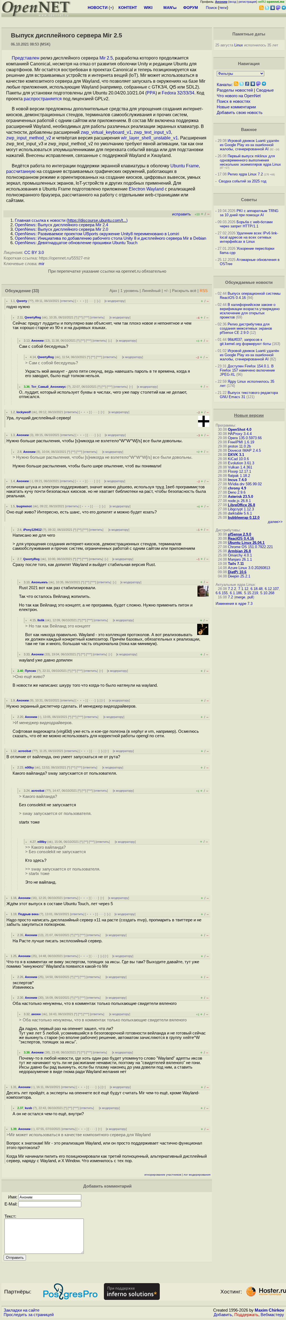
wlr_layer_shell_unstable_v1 (149, 137)
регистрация (247, 1)
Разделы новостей (235, 90)
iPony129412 (32, 529)
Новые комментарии (236, 107)
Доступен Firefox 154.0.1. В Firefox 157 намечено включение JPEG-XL (247, 370)
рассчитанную (20, 171)
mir (41, 263)
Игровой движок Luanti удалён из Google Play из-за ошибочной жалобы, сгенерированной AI (249, 145)
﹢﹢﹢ (80, 301)
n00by (29, 767)
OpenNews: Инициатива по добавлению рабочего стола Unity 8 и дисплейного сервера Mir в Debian (110, 238)
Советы (249, 200)
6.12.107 (272, 589)
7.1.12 (243, 589)
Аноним (37, 340)
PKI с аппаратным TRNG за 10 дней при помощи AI (249, 213)
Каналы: (225, 84)
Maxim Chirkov (269, 1310)
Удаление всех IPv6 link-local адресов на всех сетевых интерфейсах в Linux (249, 237)
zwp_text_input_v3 (152, 132)
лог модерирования (196, 1174)
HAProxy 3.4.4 (240, 434)
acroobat (24, 751)
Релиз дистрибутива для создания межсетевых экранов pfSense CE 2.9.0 (246, 328)
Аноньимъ (39, 582)
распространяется (43, 98)
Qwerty (21, 301)
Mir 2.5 (106, 58)
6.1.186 (236, 593)
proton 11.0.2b (239, 446)
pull (250, 597)
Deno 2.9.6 (237, 492)
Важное (249, 129)
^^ (80, 317)
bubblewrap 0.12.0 (243, 517)
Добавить (223, 1314)
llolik (40, 620)
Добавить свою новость (240, 112)
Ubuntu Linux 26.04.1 (246, 543)
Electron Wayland (146, 189)
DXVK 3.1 (236, 455)
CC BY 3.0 (34, 252)
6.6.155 (222, 593)
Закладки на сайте (21, 1310)
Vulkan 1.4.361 (240, 467)
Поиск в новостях (234, 101)
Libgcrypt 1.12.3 (241, 509)
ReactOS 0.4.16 (241, 538)
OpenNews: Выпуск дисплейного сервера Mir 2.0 (61, 229)
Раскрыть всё (184, 291)
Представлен (25, 58)
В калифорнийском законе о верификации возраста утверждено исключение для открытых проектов (250, 311)
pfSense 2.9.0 (239, 534)
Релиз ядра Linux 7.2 (245, 174)
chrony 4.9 (237, 488)
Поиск (211, 7)
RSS (204, 291)
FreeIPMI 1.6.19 (241, 442)
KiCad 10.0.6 (238, 459)
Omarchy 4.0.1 (240, 555)
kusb (28, 1108)
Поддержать (246, 1314)
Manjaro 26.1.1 (240, 559)
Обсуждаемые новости (249, 282)
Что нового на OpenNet (239, 96)
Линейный (151, 291)
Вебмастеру (272, 1314)
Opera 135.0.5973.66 (245, 438)
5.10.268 (267, 593)
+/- (166, 291)
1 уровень (129, 291)
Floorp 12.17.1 (239, 471)
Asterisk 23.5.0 (240, 496)
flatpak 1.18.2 (239, 476)
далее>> (275, 522)
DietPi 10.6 (237, 572)
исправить (181, 214)
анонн (36, 1014)
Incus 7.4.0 (237, 480)
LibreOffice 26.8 (241, 505)
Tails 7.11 (236, 564)
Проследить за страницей (29, 1314)
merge (240, 597)
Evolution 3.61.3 (241, 463)
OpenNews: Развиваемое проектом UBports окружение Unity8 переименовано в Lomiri (97, 234)
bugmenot (24, 506)
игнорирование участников (162, 1174)
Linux (238, 45)
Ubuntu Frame (184, 165)
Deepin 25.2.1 (239, 576)
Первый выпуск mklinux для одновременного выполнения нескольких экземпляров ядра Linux (250, 160)
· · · (91, 301)
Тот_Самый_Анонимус (48, 386)
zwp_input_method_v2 (28, 137)
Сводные (265, 90)
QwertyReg (33, 317)
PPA (151, 93)
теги (223, 7)
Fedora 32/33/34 (178, 93)
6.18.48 (257, 589)
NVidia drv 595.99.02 (245, 484)
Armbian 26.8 (239, 551)
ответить (67, 301)
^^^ (86, 317)
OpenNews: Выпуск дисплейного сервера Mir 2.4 (61, 225)
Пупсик (30, 670)
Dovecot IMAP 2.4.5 (244, 450)
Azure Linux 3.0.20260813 (249, 568)
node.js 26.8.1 (239, 501)
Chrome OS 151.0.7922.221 (250, 547)
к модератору (115, 301)
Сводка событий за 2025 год (242, 181)
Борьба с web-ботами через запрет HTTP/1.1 (246, 224)
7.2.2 (232, 589)
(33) (35, 291)
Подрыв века (28, 914)
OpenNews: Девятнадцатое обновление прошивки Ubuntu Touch (76, 243)
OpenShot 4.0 (239, 429)
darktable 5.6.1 (240, 513)
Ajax (113, 291)
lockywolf (23, 412)
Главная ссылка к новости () (71, 220)
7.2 (230, 597)
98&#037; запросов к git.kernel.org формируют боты (245, 341)
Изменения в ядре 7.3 (234, 603)
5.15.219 (251, 593)
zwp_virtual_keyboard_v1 (106, 132)
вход (232, 1)
